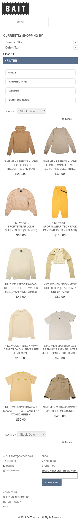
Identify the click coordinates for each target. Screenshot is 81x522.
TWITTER (10, 465)
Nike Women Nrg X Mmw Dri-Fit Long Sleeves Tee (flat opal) (21, 349)
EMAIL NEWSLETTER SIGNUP (59, 470)
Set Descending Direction (49, 111)
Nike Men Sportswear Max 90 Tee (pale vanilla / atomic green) (21, 410)
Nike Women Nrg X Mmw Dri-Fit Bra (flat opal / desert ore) (59, 287)
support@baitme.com (19, 456)
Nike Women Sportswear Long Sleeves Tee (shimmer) (21, 226)
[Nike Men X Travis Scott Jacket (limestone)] (60, 386)
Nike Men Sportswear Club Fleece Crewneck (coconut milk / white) (21, 287)
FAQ (5, 506)
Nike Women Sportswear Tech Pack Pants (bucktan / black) (60, 226)
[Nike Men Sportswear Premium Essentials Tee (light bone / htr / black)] (60, 325)
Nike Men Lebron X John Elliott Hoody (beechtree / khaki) (21, 164)
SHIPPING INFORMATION (16, 497)
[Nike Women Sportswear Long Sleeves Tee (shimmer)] (21, 202)
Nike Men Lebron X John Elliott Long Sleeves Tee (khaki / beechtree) (60, 164)
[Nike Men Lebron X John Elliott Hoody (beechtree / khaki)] (21, 141)
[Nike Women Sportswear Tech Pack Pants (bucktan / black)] (60, 202)
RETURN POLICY (12, 501)
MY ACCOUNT (49, 460)
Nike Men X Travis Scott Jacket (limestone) (60, 408)
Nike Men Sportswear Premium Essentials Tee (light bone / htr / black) (60, 349)
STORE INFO (48, 465)
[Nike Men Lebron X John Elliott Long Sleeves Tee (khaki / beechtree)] (60, 141)
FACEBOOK (10, 460)
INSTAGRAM (12, 470)
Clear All (8, 54)
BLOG (45, 456)
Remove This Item (75, 42)
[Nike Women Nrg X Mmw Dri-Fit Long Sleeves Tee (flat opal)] (21, 325)
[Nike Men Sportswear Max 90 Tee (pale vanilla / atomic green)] (21, 386)
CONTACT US (10, 492)
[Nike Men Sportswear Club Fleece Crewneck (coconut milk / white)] (21, 263)
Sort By (10, 111)
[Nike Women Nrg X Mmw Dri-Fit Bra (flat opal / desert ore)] (60, 263)
